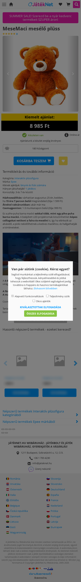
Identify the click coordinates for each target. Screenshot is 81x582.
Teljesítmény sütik (60, 296)
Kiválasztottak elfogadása (40, 307)
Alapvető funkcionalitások (29, 296)
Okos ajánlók (43, 301)
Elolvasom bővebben (45, 288)
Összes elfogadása (40, 313)
